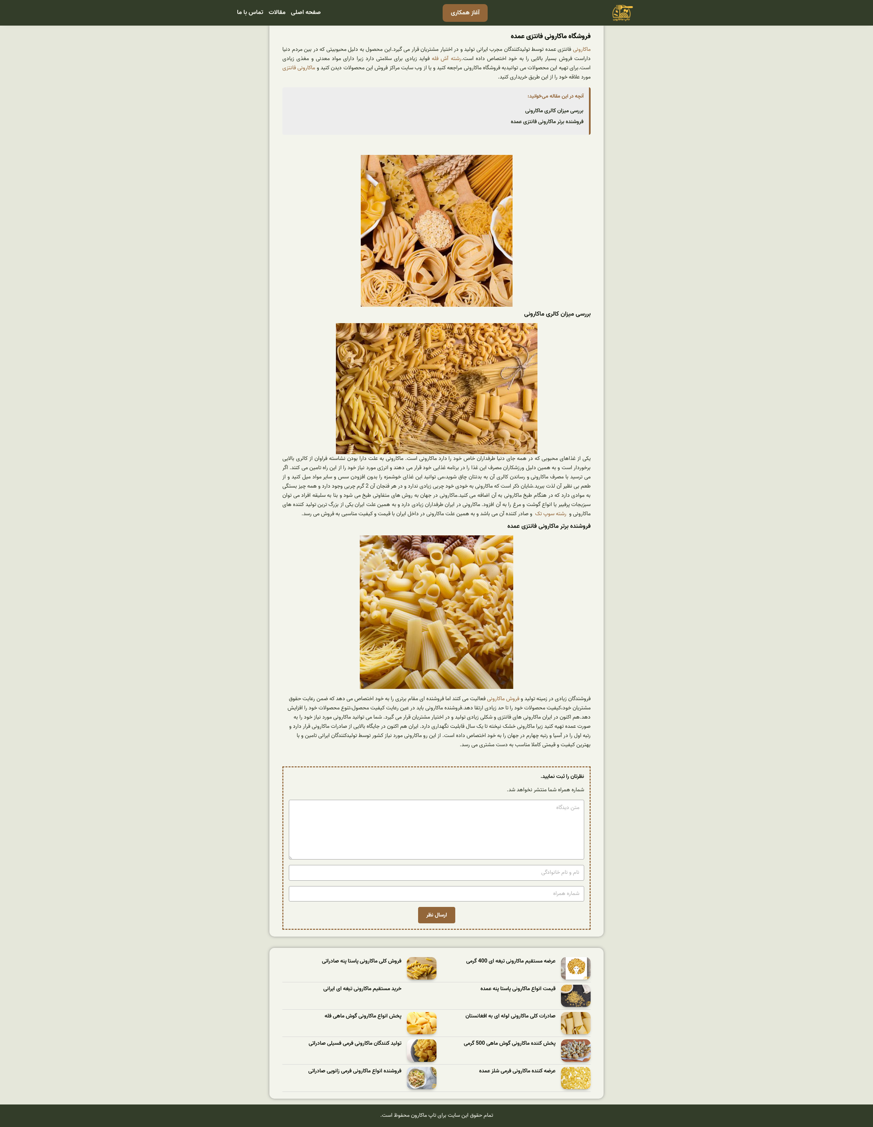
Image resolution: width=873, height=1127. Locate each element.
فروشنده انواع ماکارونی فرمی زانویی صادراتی (354, 1071)
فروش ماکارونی (503, 698)
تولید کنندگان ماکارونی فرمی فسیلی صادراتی (355, 1043)
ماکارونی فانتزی (298, 67)
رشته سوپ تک (550, 513)
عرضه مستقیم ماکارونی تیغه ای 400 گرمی (511, 961)
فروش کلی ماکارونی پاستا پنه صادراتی (361, 961)
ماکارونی (582, 49)
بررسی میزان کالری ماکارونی (554, 110)
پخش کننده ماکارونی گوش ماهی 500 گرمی (510, 1043)
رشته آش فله (446, 58)
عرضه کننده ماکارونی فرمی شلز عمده (517, 1071)
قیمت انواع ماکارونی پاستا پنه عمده (518, 989)
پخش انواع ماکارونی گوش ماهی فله (363, 1016)
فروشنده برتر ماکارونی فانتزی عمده (547, 121)
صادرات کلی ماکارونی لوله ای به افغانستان (510, 1016)
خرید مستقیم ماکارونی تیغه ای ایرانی (362, 989)
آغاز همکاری (465, 13)
